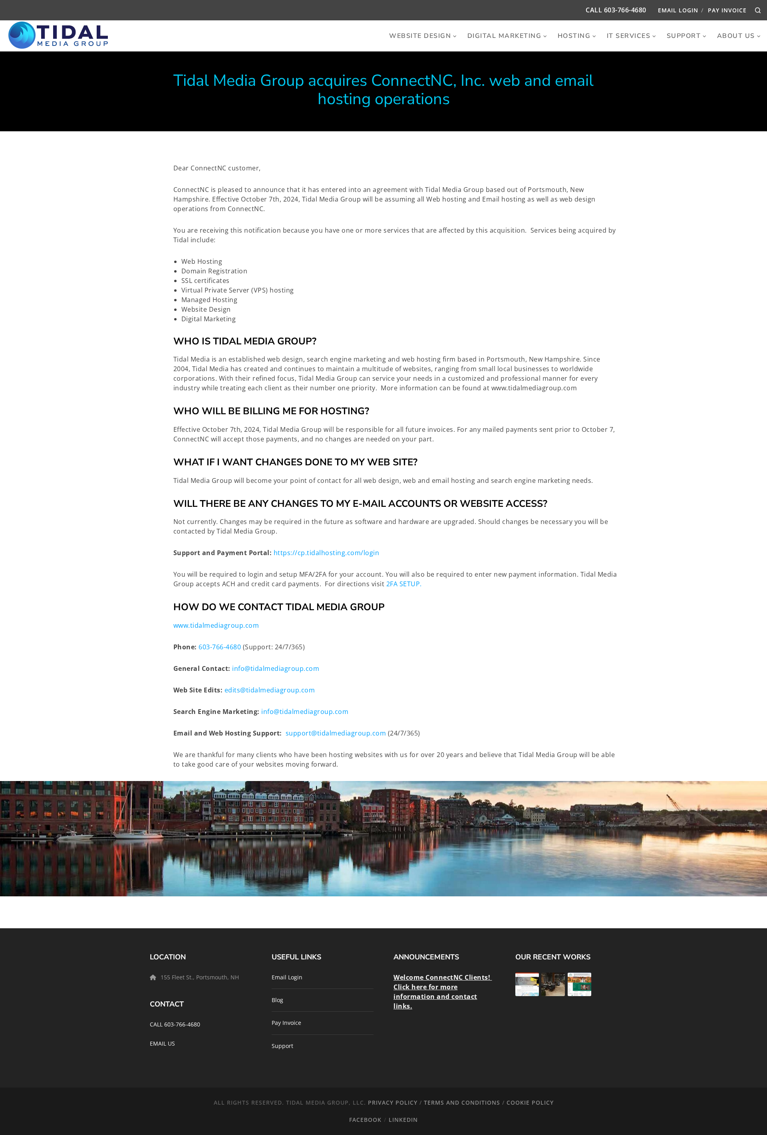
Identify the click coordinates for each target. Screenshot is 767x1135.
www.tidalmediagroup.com (217, 625)
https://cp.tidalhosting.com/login (327, 552)
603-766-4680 (625, 10)
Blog (277, 1000)
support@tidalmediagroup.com (336, 733)
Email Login (678, 10)
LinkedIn (403, 1119)
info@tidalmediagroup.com (275, 668)
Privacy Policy (392, 1102)
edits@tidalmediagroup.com (270, 690)
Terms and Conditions (462, 1102)
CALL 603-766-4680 (175, 1024)
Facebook (365, 1119)
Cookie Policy (530, 1102)
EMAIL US (162, 1043)
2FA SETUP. (404, 583)
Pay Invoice (727, 10)
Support (282, 1046)
